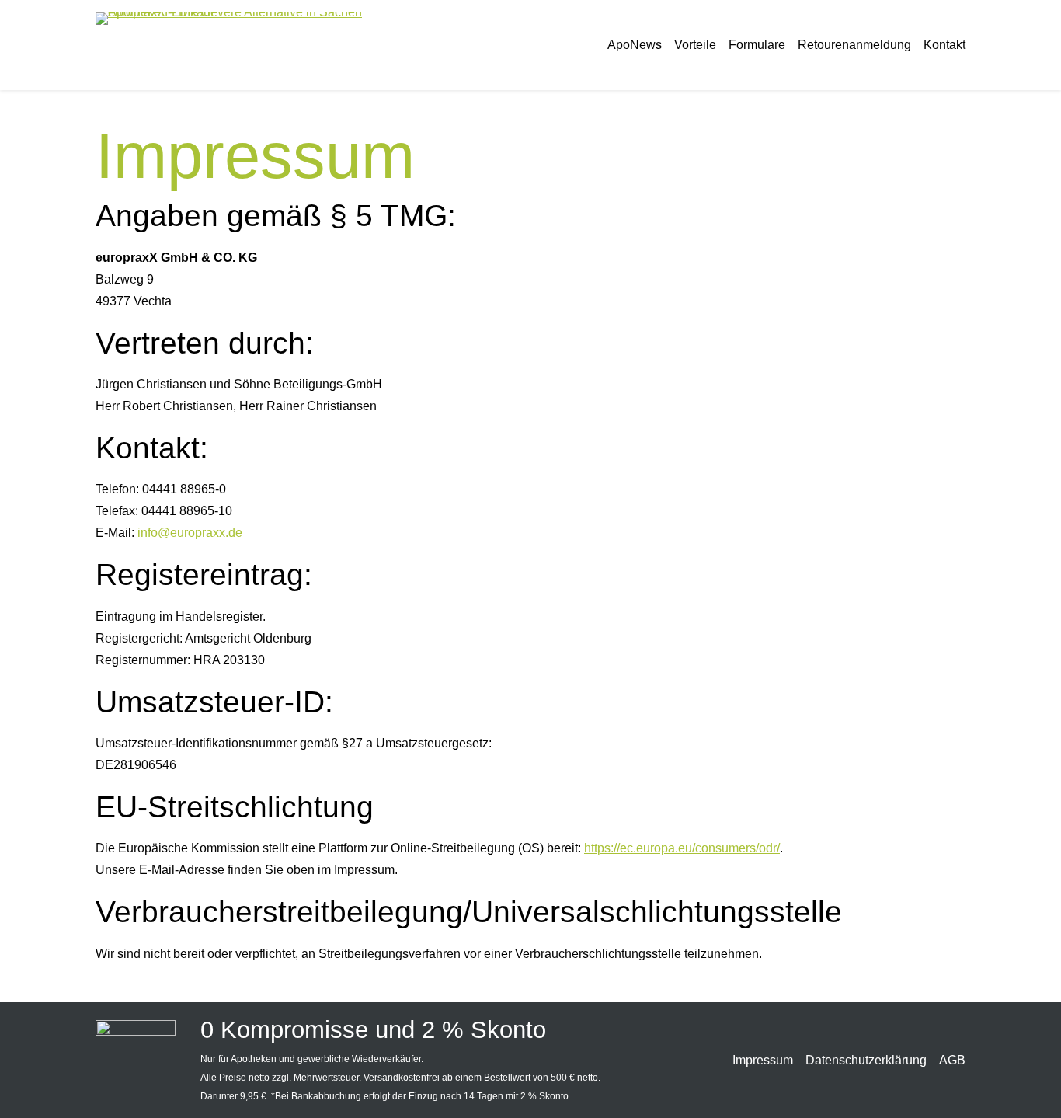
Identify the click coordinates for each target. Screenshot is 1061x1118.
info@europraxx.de (189, 532)
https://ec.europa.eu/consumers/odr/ (682, 848)
